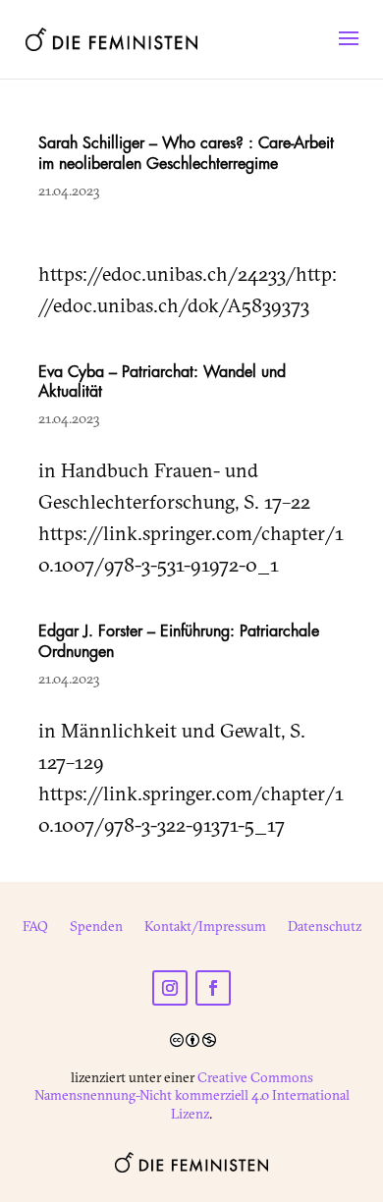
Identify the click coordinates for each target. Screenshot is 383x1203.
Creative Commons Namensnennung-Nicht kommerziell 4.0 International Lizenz (192, 1094)
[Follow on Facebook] (213, 988)
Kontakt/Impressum (205, 927)
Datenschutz (324, 927)
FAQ (35, 927)
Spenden (96, 927)
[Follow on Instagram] (170, 988)
